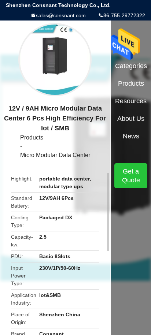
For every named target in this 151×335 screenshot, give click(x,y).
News (131, 136)
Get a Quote (131, 176)
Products (31, 137)
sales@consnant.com (61, 15)
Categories (131, 66)
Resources (131, 101)
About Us (130, 118)
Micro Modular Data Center (55, 155)
